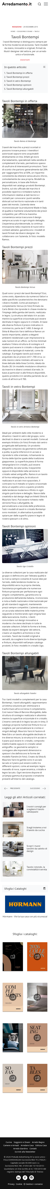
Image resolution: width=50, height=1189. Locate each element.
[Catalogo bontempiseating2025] (37, 1038)
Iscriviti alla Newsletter (25, 1151)
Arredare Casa (27, 1145)
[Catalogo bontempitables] (37, 1078)
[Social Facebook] (25, 1177)
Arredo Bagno (38, 1142)
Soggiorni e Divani (22, 1142)
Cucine (9, 1142)
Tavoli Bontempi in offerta (19, 73)
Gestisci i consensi (34, 1184)
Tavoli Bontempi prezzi (17, 77)
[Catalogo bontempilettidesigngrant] (37, 997)
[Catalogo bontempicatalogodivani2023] (12, 957)
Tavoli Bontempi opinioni (18, 84)
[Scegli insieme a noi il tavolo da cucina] (13, 829)
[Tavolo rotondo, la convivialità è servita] (13, 869)
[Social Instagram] (31, 1177)
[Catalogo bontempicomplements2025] (12, 997)
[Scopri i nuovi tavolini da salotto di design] (13, 849)
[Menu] (46, 4)
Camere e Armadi (11, 1145)
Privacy (11, 1184)
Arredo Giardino (20, 1148)
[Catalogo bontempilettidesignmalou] (12, 1038)
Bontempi (25, 60)
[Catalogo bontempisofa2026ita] (12, 1078)
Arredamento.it (16, 4)
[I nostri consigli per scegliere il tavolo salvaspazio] (13, 810)
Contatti (33, 1148)
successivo (35, 788)
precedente (15, 788)
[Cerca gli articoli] (39, 4)
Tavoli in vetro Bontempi (18, 80)
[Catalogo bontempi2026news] (37, 957)
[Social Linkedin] (18, 1177)
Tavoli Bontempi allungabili (19, 88)
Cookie (19, 1184)
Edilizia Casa (41, 1145)
